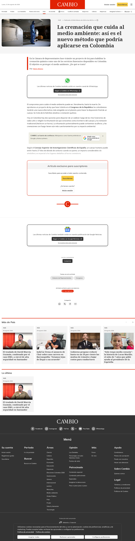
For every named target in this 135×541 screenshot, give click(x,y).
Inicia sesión (67, 190)
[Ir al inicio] (67, 4)
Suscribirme (67, 178)
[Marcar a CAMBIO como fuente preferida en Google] (91, 138)
